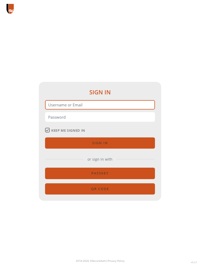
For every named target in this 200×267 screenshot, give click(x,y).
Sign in (100, 143)
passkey (100, 173)
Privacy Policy (116, 261)
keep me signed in (68, 130)
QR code (100, 188)
